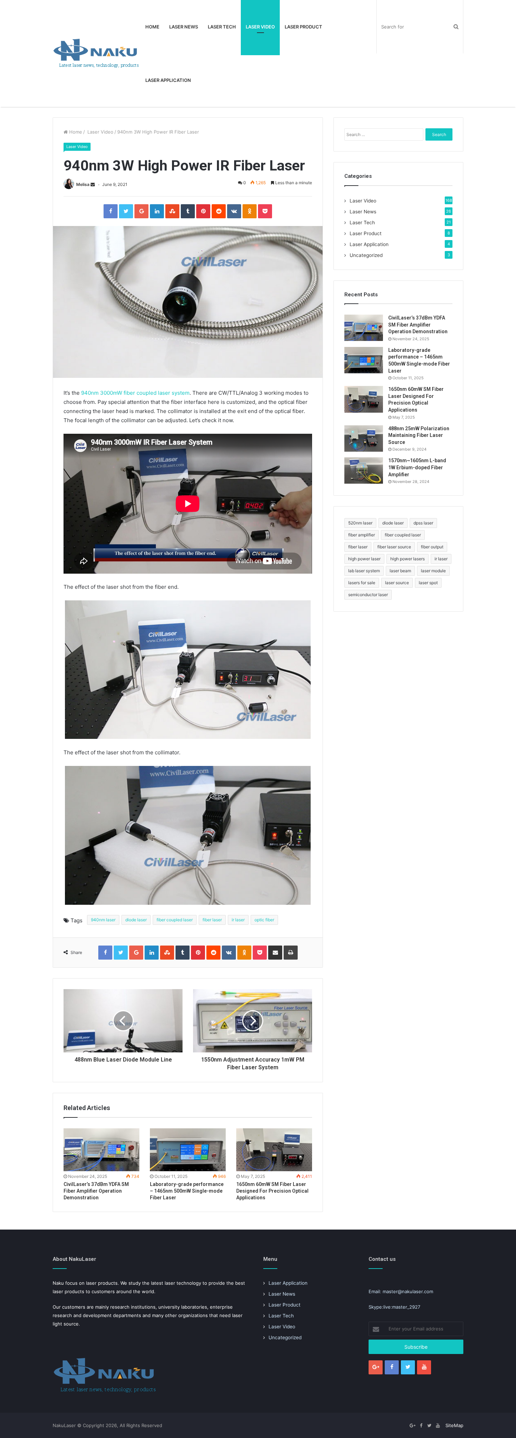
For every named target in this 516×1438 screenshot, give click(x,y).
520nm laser (360, 522)
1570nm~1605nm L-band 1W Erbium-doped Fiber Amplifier (417, 467)
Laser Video (260, 27)
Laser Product (303, 27)
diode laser (136, 919)
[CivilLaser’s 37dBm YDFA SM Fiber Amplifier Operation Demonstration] (101, 1149)
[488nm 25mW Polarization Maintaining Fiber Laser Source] (363, 438)
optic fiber (264, 919)
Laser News (183, 27)
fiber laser (212, 919)
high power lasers (407, 558)
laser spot (428, 582)
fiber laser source (394, 546)
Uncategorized (366, 255)
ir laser (238, 919)
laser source (397, 582)
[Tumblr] (188, 211)
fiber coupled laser (175, 919)
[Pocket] (265, 211)
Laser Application (168, 80)
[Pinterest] (203, 211)
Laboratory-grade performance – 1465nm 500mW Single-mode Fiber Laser (187, 1190)
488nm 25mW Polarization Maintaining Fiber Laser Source (418, 435)
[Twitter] (126, 211)
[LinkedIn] (157, 211)
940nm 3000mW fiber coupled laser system (135, 392)
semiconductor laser (368, 594)
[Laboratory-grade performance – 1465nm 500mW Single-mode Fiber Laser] (188, 1149)
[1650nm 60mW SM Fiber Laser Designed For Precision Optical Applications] (274, 1149)
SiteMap (454, 1425)
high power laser (364, 558)
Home (152, 27)
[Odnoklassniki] (250, 211)
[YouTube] (424, 1367)
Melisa (83, 184)
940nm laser (103, 919)
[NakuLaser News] (96, 53)
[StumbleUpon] (172, 211)
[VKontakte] (234, 211)
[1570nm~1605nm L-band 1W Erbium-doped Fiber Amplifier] (363, 470)
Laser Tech (222, 27)
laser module (433, 570)
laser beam (400, 570)
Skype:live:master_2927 (394, 1307)
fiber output (432, 546)
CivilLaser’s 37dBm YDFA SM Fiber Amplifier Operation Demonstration (96, 1190)
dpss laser (423, 522)
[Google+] (141, 211)
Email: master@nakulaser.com (401, 1291)
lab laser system (364, 570)
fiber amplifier (361, 534)
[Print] (291, 953)
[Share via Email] (275, 953)
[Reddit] (219, 211)
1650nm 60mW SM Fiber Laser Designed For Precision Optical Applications (272, 1190)
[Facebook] (111, 211)
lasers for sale (361, 582)
